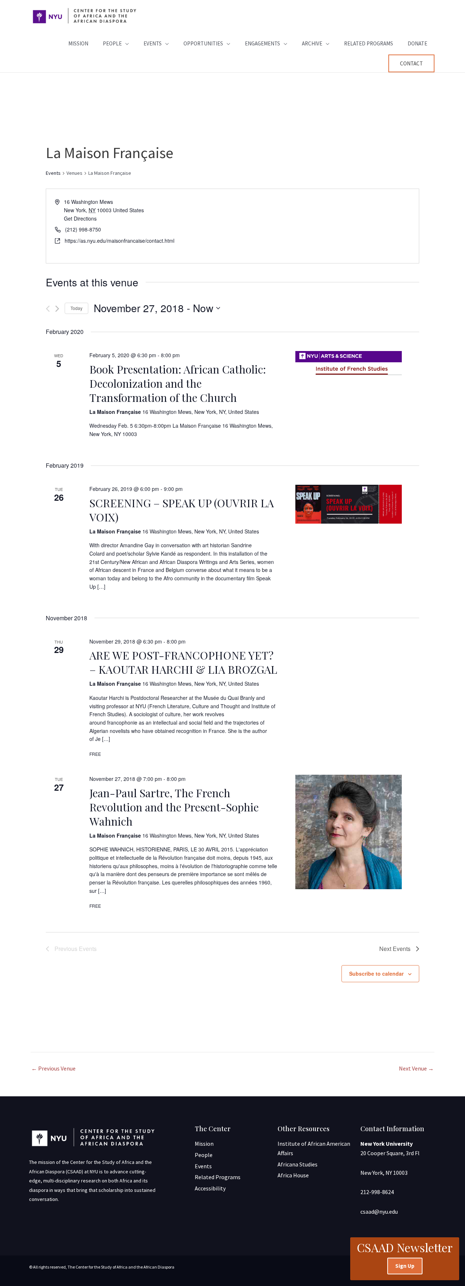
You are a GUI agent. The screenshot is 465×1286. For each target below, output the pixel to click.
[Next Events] (57, 308)
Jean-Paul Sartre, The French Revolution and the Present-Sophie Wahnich (174, 807)
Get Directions (80, 218)
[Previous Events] (48, 308)
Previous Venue (53, 1068)
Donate (417, 43)
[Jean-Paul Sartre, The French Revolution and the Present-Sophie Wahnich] (348, 832)
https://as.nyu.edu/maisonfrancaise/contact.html (119, 240)
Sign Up (405, 1265)
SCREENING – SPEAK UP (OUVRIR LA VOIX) (181, 510)
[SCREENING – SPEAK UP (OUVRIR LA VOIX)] (348, 504)
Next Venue (416, 1068)
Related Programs (368, 43)
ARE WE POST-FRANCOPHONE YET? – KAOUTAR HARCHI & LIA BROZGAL (183, 662)
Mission (78, 43)
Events (152, 43)
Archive (312, 43)
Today (76, 308)
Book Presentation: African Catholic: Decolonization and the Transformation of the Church (177, 383)
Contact (411, 63)
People (112, 43)
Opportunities (203, 43)
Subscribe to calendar (376, 973)
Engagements (262, 43)
